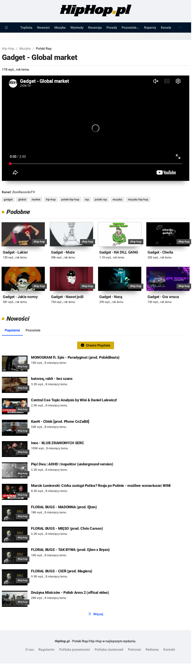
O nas (29, 649)
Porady (112, 27)
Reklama (152, 649)
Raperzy (150, 27)
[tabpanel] (95, 474)
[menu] (95, 27)
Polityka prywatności (74, 649)
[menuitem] (6, 27)
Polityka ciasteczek (109, 649)
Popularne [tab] (12, 330)
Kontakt (169, 649)
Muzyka (60, 27)
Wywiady (76, 27)
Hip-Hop (8, 48)
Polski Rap (44, 48)
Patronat (134, 649)
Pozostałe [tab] (33, 330)
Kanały (166, 27)
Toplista (26, 27)
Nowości (43, 27)
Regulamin (46, 649)
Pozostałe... (130, 27)
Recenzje (95, 27)
